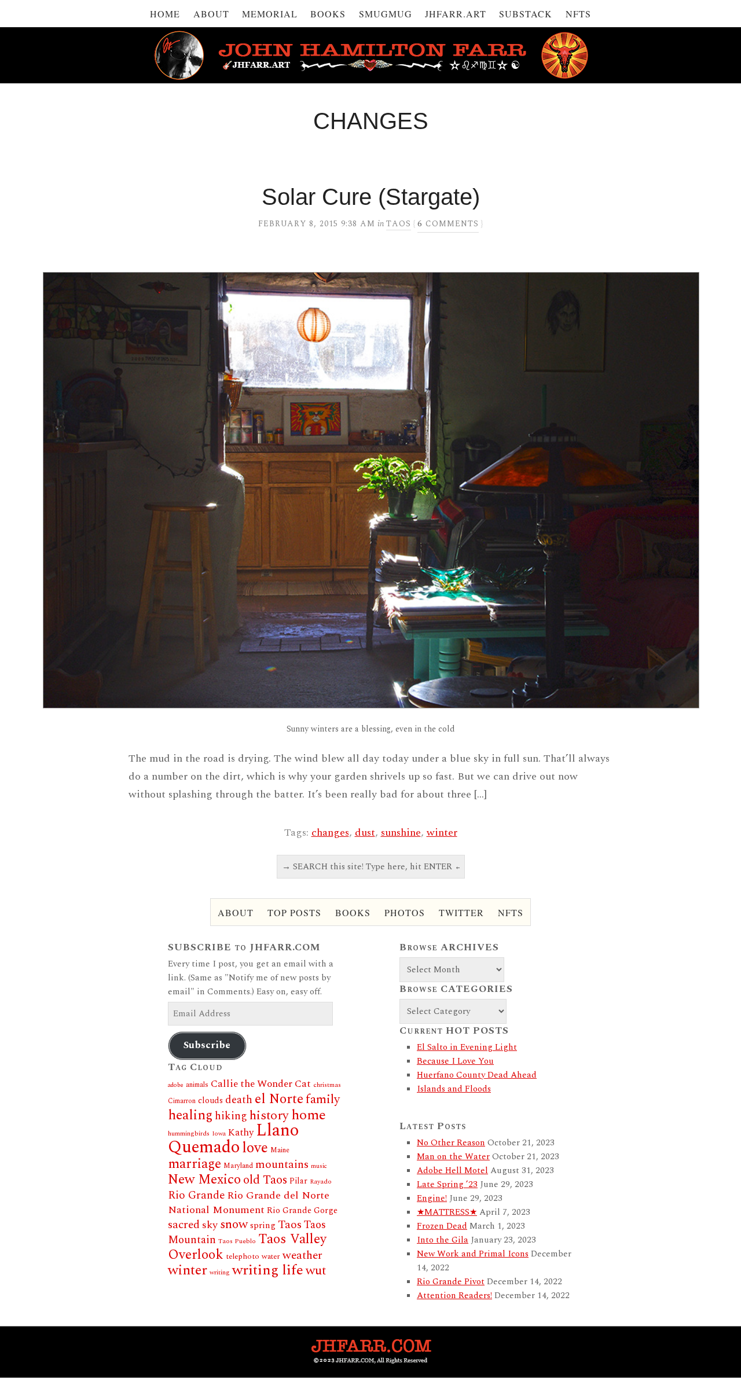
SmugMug (385, 14)
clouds (210, 1100)
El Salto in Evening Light (467, 1047)
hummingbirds (189, 1133)
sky (210, 1225)
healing (190, 1115)
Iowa (219, 1133)
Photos (404, 912)
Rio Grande (196, 1195)
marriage (194, 1164)
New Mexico (204, 1180)
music (319, 1166)
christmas (327, 1085)
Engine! (432, 1198)
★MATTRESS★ (447, 1212)
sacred (184, 1225)
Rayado (321, 1181)
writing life (267, 1270)
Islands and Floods (454, 1089)
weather (302, 1255)
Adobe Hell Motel (452, 1170)
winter (442, 832)
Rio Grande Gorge (302, 1210)
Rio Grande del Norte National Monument (248, 1203)
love (255, 1148)
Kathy (241, 1132)
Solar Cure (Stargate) (371, 197)
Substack (525, 14)
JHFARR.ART (455, 14)
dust (365, 832)
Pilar (298, 1181)
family (323, 1099)
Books (328, 14)
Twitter (461, 912)
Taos (398, 224)
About (211, 14)
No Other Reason (451, 1142)
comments (448, 223)
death (238, 1100)
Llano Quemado (233, 1139)
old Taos (265, 1180)
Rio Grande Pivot (451, 1281)
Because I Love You (455, 1061)
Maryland (238, 1165)
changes (330, 832)
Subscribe (207, 1045)
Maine (279, 1150)
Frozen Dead (442, 1226)
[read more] (370, 490)
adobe (176, 1085)
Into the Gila (442, 1240)
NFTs (578, 14)
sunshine (401, 832)
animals (197, 1085)
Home (165, 14)
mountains (282, 1164)
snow (234, 1224)
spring (263, 1225)
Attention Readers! (454, 1295)
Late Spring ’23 (447, 1184)
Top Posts (294, 912)
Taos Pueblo (237, 1241)
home (308, 1115)
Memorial (270, 14)
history (269, 1115)
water (271, 1256)
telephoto (242, 1256)
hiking (231, 1116)
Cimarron (182, 1101)
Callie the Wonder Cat (261, 1084)
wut (316, 1270)
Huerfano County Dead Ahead (477, 1075)
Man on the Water (453, 1156)
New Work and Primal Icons (473, 1254)
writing (220, 1272)
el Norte (279, 1099)
